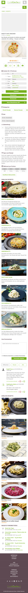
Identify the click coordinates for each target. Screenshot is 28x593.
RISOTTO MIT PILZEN (6, 277)
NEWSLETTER (14, 571)
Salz (13, 81)
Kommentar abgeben (19, 358)
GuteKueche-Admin (11, 384)
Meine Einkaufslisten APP (13, 102)
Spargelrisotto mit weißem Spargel (10, 521)
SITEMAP (14, 558)
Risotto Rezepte (7, 110)
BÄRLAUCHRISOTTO (6, 329)
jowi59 (19, 529)
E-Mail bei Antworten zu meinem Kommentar (13, 355)
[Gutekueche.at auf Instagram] (14, 581)
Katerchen (20, 550)
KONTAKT (14, 557)
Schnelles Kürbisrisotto (7, 436)
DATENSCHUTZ (14, 564)
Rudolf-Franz (9, 369)
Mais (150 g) (15, 85)
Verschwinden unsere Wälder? (12, 548)
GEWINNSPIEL (14, 573)
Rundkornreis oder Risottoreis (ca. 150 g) (17, 76)
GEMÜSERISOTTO (5, 251)
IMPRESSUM (14, 555)
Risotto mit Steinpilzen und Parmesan (10, 479)
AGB (14, 562)
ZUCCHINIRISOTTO (6, 303)
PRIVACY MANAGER (14, 566)
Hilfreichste (6, 365)
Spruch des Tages (9, 528)
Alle (23, 365)
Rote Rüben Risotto (6, 500)
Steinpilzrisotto (5, 415)
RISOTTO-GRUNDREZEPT (7, 199)
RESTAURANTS (14, 576)
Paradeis (20, 540)
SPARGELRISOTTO (6, 225)
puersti (8, 35)
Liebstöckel (15, 87)
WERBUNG (14, 570)
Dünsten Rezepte (18, 110)
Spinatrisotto (4, 457)
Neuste (14, 365)
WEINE (14, 574)
